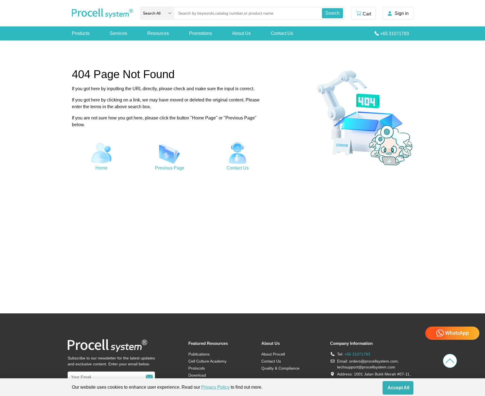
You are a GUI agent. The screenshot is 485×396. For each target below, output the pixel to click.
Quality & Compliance (280, 368)
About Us (241, 33)
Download (197, 375)
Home (101, 168)
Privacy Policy (215, 387)
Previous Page (169, 168)
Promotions (200, 33)
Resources (158, 33)
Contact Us (282, 33)
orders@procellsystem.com (373, 361)
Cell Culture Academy (207, 361)
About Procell (273, 354)
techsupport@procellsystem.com (366, 367)
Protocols (196, 368)
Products (81, 33)
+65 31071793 (394, 33)
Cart (367, 14)
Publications (199, 354)
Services (118, 33)
